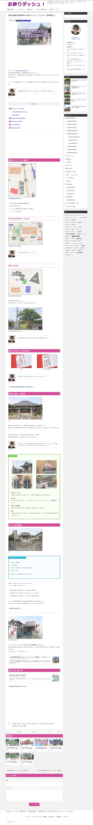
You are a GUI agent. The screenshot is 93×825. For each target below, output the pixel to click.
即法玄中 (28, 723)
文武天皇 (67, 240)
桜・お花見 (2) (70, 178)
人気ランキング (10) (70, 206)
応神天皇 (79, 238)
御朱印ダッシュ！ (53, 9)
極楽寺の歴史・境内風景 (16, 121)
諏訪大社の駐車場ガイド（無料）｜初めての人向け (78, 81)
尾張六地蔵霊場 (70, 234)
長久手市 (72, 252)
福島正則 (76, 247)
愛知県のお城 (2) (71, 193)
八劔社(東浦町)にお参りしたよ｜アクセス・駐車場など (17, 770)
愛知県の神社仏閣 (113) (72, 133)
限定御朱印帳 (68, 254)
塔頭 (73, 229)
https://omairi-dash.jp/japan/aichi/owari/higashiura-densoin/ (21, 658)
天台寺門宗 (79, 229)
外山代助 (33, 723)
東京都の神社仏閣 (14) (72, 121)
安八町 (74, 231)
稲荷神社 (68, 250)
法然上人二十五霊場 (69, 245)
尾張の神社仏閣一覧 (15, 127)
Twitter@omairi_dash (20, 70)
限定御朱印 (80, 252)
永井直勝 (80, 243)
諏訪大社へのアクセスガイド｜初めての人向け (78, 100)
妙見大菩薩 (68, 231)
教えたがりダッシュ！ (72, 69)
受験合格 (73, 224)
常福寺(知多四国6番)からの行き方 (19, 111)
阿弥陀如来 (51, 723)
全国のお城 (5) (69, 184)
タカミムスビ (69, 217)
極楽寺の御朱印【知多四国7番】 (18, 118)
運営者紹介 (59, 816)
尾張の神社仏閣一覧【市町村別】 (17, 675)
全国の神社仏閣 (10, 9)
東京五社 (80, 240)
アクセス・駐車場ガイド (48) (72, 203)
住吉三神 (67, 224)
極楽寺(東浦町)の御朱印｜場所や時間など (22, 386)
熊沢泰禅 (14, 723)
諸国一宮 (80, 250)
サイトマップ (28, 816)
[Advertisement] (34, 56)
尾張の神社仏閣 (19, 20)
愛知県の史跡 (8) (71, 200)
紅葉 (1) (69, 181)
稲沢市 (82, 247)
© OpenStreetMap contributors (14, 198)
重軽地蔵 (53, 500)
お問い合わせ (52, 816)
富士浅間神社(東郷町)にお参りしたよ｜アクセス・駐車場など (12, 748)
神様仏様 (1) (68, 159)
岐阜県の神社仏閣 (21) (72, 130)
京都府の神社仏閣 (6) (72, 149)
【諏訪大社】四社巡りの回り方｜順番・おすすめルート (78, 94)
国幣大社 (80, 226)
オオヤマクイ (79, 215)
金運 (67, 252)
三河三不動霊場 (83, 217)
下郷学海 (67, 219)
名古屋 (68, 42)
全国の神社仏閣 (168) (70, 118)
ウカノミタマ (70, 215)
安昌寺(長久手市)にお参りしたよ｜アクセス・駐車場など (12, 762)
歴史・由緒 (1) (69, 168)
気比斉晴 (75, 243)
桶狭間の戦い (68, 243)
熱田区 (84, 245)
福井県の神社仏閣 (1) (72, 124)
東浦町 (25, 726)
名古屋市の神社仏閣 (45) (74, 137)
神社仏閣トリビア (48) (71, 171)
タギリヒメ (76, 217)
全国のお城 (29, 9)
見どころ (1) (68, 165)
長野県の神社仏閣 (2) (72, 127)
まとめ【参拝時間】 (15, 124)
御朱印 (19, 723)
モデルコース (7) (69, 155)
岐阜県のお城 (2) (71, 190)
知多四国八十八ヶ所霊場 (17, 726)
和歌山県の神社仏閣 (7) (72, 152)
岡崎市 (79, 233)
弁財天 (67, 236)
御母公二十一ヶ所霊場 (70, 238)
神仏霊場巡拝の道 (69, 247)
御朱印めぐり (70, 46)
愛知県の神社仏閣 (27, 20)
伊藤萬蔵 (80, 222)
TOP (12, 811)
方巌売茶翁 (74, 240)
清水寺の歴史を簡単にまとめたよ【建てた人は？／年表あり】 (78, 107)
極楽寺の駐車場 (15, 115)
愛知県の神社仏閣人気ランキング (18, 686)
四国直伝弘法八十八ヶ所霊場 (71, 226)
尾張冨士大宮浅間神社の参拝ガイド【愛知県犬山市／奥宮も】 (41, 748)
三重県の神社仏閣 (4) (72, 146)
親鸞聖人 (74, 250)
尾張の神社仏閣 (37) (73, 140)
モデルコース (21, 9)
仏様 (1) (69, 162)
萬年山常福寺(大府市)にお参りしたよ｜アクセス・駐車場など (26, 762)
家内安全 (80, 231)
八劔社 (19, 91)
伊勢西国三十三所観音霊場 (70, 222)
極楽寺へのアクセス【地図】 (17, 108)
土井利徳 (67, 229)
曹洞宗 (46, 723)
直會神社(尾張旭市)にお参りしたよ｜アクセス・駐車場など (26, 748)
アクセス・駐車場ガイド (41, 9)
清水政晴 (77, 245)
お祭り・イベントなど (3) (71, 174)
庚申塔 (85, 233)
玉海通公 (23, 723)
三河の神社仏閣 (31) (73, 143)
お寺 (37, 723)
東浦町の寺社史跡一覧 (15, 608)
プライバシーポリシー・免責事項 (40, 816)
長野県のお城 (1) (71, 187)
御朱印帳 (76, 236)
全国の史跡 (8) (69, 196)
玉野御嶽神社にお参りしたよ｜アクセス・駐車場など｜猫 (78, 87)
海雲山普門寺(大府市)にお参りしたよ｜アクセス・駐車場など (56, 748)
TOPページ (65, 816)
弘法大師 (41, 723)
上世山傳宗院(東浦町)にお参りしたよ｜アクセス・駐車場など (49, 770)
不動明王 (74, 219)
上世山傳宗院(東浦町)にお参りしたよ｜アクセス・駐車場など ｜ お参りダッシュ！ (30, 657)
